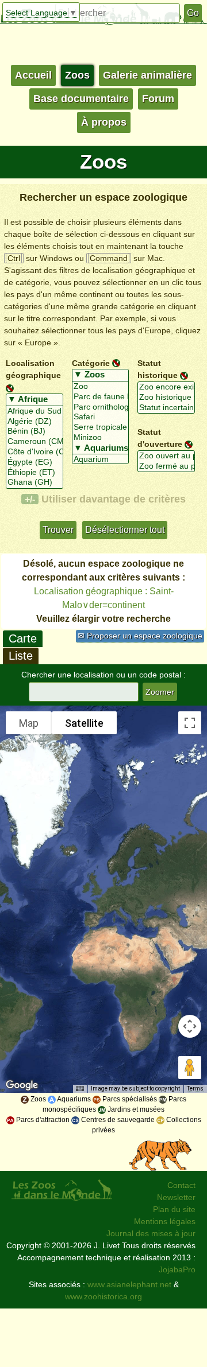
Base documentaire (81, 98)
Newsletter (176, 1197)
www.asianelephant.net (129, 1284)
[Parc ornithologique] (100, 407)
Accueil (33, 75)
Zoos (77, 75)
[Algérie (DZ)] (34, 421)
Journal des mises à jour (150, 1233)
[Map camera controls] (189, 1026)
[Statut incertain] (166, 408)
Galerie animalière (147, 75)
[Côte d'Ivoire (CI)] (34, 452)
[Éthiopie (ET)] (34, 473)
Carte (23, 638)
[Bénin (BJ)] (34, 431)
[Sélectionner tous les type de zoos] (100, 375)
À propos (103, 122)
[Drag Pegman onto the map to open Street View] (189, 1067)
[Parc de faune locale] (100, 397)
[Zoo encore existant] (166, 387)
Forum (158, 98)
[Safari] (100, 417)
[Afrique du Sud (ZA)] (34, 411)
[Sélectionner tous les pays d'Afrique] (34, 400)
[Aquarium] (100, 459)
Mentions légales (164, 1221)
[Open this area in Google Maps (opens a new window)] (22, 1085)
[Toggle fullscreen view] (189, 722)
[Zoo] (100, 386)
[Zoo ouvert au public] (166, 456)
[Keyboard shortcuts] (80, 1089)
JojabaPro (177, 1269)
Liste (21, 655)
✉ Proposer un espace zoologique (140, 635)
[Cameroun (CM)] (34, 442)
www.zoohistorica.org (103, 1296)
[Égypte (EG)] (34, 462)
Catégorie (91, 362)
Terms (195, 1088)
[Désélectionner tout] (10, 387)
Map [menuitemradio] (29, 723)
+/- (30, 499)
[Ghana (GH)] (34, 482)
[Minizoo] (100, 438)
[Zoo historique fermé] (166, 397)
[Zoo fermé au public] (166, 466)
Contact (181, 1185)
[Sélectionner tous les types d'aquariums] (100, 448)
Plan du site (174, 1209)
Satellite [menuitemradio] (84, 723)
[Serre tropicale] (100, 427)
